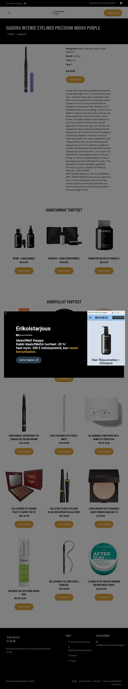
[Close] (5, 313)
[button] (29, 360)
